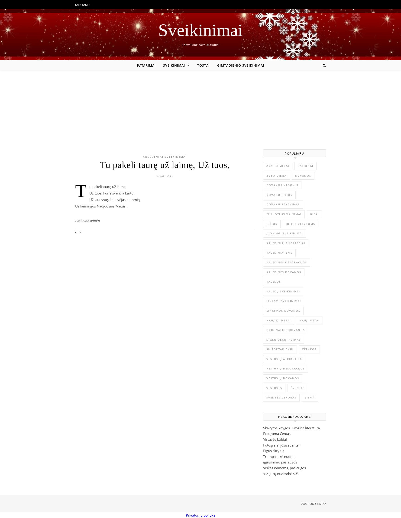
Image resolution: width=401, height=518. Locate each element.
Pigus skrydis (273, 450)
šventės (298, 388)
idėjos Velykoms (300, 224)
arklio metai (277, 166)
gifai (314, 214)
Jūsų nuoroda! (280, 473)
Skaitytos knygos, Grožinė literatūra (291, 428)
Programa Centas (277, 433)
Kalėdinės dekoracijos (286, 262)
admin (95, 221)
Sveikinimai (200, 30)
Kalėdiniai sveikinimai (165, 157)
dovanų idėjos (279, 195)
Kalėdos (273, 281)
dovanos (303, 175)
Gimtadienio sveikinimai (240, 65)
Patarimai (146, 65)
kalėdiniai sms (279, 252)
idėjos (271, 224)
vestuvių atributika (284, 359)
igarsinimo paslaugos (280, 462)
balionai (305, 166)
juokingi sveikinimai (284, 233)
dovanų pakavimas (283, 204)
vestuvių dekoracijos (285, 368)
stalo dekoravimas (283, 339)
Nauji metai (309, 320)
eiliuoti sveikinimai (283, 214)
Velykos (309, 349)
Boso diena (276, 175)
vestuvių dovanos (282, 378)
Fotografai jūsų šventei (281, 445)
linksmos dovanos (283, 310)
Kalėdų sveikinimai (283, 291)
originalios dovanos (285, 330)
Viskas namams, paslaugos (284, 468)
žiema (310, 397)
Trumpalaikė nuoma (279, 456)
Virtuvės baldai (275, 439)
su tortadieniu (280, 349)
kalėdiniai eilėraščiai (285, 243)
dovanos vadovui (282, 185)
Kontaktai (83, 4)
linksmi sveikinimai (283, 301)
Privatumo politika (200, 515)
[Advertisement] (200, 105)
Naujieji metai (278, 320)
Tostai (203, 65)
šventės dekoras (281, 397)
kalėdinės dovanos (283, 272)
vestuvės (274, 388)
